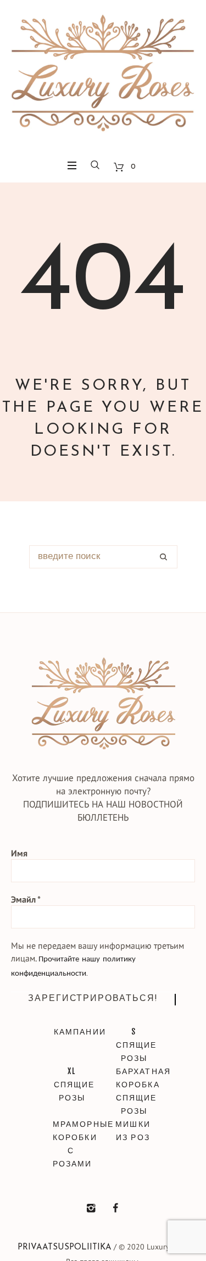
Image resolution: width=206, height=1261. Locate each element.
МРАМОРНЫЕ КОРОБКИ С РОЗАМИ (71, 1143)
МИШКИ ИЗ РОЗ (133, 1130)
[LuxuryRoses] (103, 77)
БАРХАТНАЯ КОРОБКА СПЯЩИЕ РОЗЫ (134, 1090)
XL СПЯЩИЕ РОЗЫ (72, 1084)
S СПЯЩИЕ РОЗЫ (134, 1045)
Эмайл (26, 899)
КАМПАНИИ (72, 1031)
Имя (19, 853)
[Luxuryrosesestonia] (115, 1208)
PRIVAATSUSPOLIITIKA (65, 1247)
